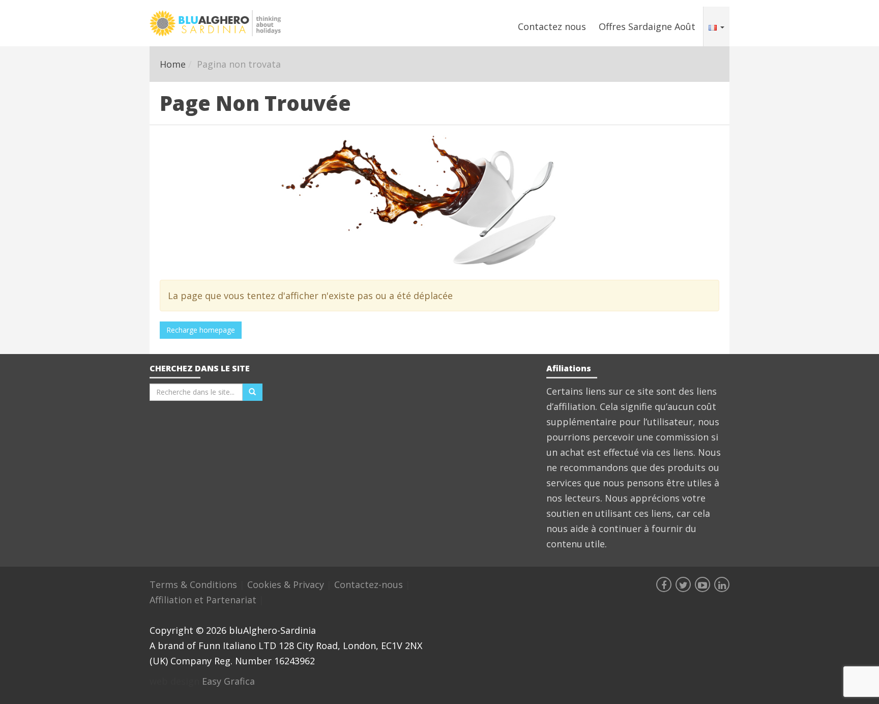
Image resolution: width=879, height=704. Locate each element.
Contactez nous (552, 26)
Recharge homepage (200, 330)
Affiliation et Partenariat (204, 600)
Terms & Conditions (195, 584)
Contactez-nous (369, 584)
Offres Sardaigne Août (647, 26)
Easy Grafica (228, 681)
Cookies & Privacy (287, 584)
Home (173, 64)
